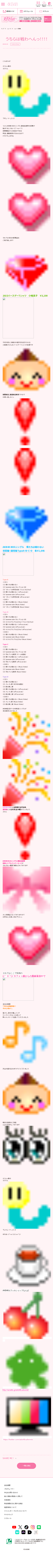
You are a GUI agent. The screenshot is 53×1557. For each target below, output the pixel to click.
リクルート (7, 1518)
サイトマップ (8, 1514)
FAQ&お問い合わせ (11, 1492)
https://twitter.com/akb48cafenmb (18, 1439)
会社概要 (7, 1485)
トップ (2, 28)
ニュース (9, 28)
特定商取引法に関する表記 (13, 1503)
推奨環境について (10, 1507)
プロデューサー (9, 1489)
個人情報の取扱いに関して (13, 1496)
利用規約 (7, 1500)
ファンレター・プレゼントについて (15, 1511)
